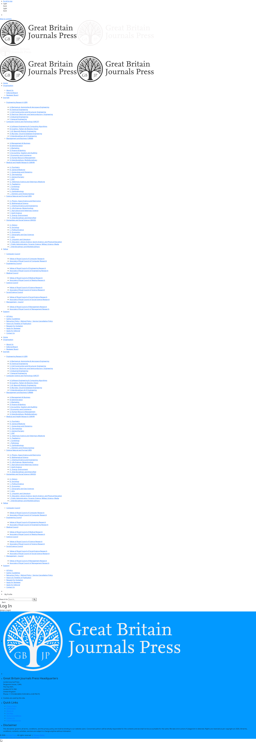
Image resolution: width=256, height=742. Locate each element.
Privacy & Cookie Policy (16, 737)
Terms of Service (33, 737)
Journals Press (11, 735)
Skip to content (6, 19)
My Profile (8, 594)
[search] (35, 599)
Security (3, 737)
